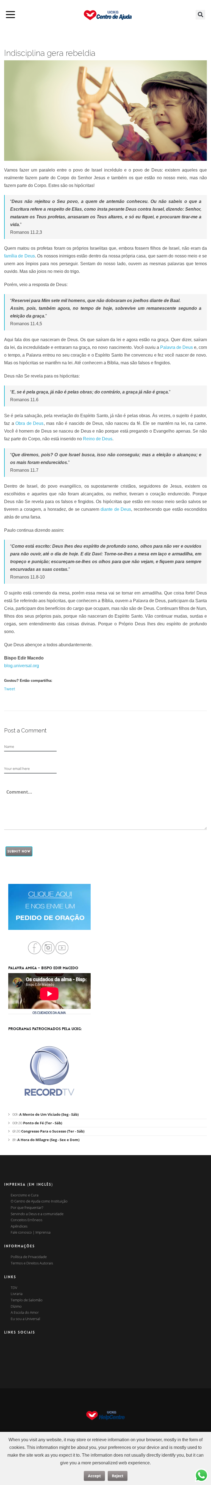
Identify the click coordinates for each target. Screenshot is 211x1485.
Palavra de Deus (176, 347)
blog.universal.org (21, 665)
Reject (117, 1475)
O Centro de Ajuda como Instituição (39, 1201)
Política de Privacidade (29, 1257)
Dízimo (16, 1306)
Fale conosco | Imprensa (31, 1232)
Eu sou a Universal (25, 1319)
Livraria (17, 1294)
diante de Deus (116, 509)
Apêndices (19, 1226)
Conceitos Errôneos (26, 1220)
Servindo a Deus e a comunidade (37, 1214)
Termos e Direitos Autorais (32, 1263)
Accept (94, 1475)
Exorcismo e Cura (24, 1195)
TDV (14, 1288)
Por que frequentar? (27, 1208)
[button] (200, 15)
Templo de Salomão (27, 1300)
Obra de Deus (29, 423)
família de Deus (19, 256)
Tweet (9, 688)
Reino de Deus (97, 438)
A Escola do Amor (25, 1312)
